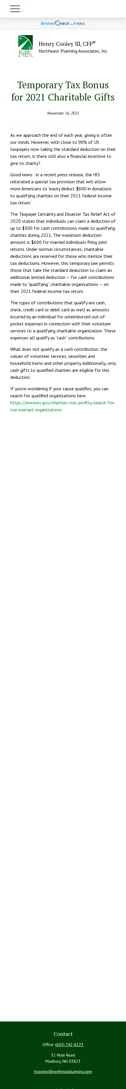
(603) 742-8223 (69, 1044)
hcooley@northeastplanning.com (63, 1071)
